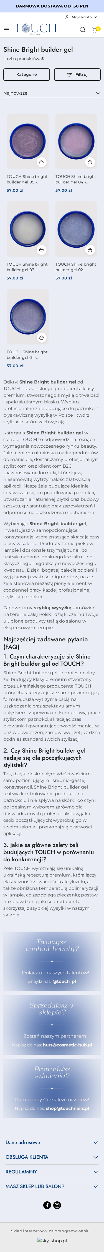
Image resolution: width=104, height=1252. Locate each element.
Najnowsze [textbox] (15, 93)
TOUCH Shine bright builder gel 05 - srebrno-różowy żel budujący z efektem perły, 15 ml (27, 179)
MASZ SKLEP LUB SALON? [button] (35, 1186)
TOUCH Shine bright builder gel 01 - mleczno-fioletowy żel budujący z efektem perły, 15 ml (27, 354)
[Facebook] (47, 1205)
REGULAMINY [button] (21, 1171)
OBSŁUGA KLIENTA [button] (27, 1157)
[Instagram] (57, 1205)
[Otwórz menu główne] (6, 29)
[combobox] (52, 93)
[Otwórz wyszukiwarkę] (83, 29)
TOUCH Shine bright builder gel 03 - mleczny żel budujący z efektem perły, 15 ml (27, 267)
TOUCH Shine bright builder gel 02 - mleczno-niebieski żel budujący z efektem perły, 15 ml (76, 267)
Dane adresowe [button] (23, 1142)
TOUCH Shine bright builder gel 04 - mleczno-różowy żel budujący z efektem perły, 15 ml (76, 179)
